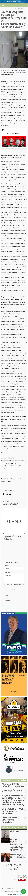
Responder (8, 604)
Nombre (6, 565)
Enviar (14, 590)
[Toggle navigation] (3, 5)
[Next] (24, 533)
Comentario (7, 572)
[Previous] (3, 533)
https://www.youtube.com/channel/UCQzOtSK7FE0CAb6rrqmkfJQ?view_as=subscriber (13, 471)
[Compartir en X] (7, 494)
